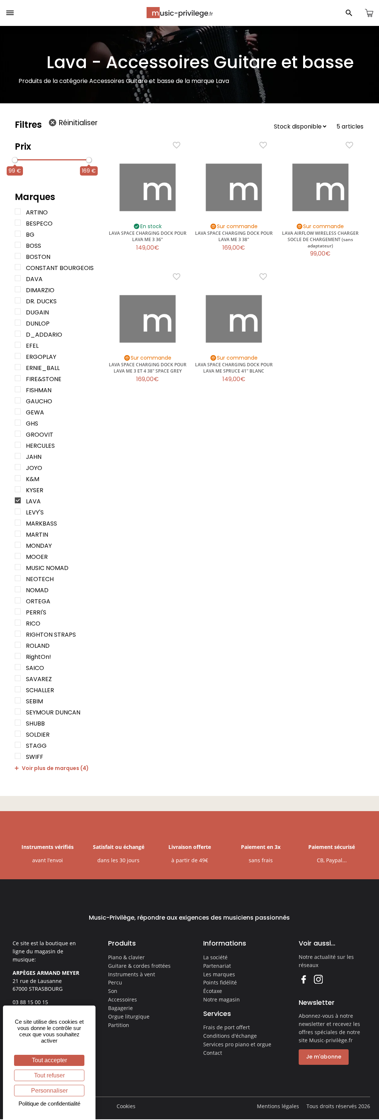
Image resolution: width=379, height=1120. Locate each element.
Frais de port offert (226, 1027)
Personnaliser (49, 1090)
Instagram (318, 979)
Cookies (126, 1106)
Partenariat (217, 965)
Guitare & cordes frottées (139, 965)
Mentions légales (278, 1106)
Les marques (219, 974)
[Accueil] (180, 12)
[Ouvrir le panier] (369, 13)
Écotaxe (212, 990)
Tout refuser (49, 1075)
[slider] (14, 160)
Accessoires (122, 999)
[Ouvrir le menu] (10, 13)
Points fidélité (220, 982)
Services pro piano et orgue (237, 1044)
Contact (212, 1052)
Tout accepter (49, 1060)
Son (112, 990)
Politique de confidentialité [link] (49, 1103)
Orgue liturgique (129, 1016)
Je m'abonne (323, 1056)
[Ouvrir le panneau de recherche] (349, 13)
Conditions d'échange (230, 1035)
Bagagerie (120, 1007)
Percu (115, 982)
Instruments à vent (131, 974)
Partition (118, 1025)
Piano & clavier (126, 957)
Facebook (303, 979)
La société (215, 957)
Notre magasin (221, 999)
